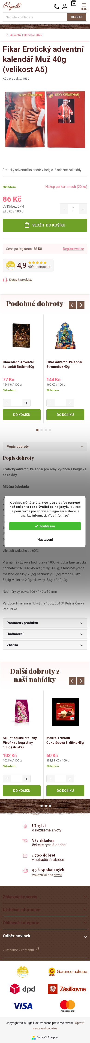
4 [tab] (50, 430)
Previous (72, 305)
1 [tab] (37, 430)
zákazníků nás (47, 875)
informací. (62, 515)
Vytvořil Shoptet (47, 1037)
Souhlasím (47, 526)
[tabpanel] (22, 368)
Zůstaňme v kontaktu (18, 950)
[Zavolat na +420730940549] (56, 6)
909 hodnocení (39, 267)
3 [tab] (46, 430)
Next (80, 305)
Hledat (76, 17)
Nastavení (45, 539)
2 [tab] (41, 430)
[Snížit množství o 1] (64, 209)
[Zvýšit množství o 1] (83, 209)
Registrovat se (73, 249)
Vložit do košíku (48, 225)
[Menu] (84, 6)
